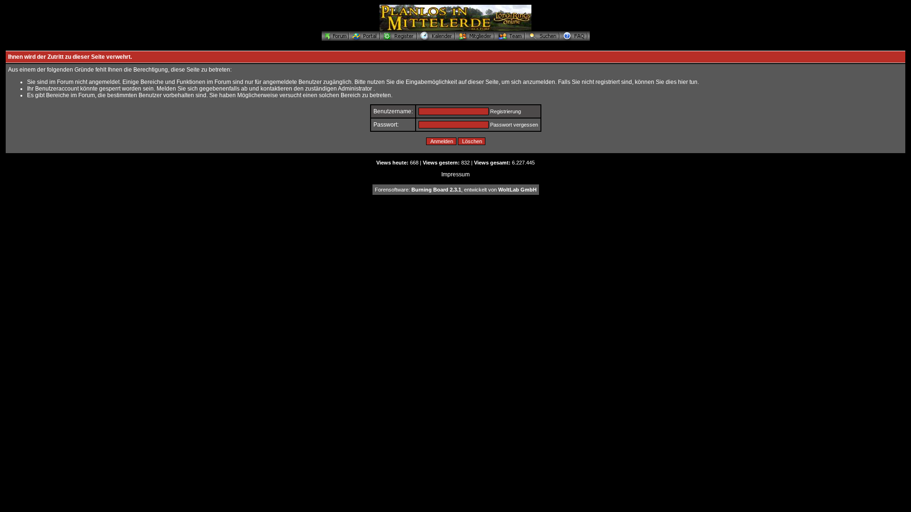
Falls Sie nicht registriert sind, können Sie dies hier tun (627, 82)
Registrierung (505, 111)
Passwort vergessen (514, 125)
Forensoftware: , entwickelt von (456, 189)
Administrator (355, 88)
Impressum (455, 174)
